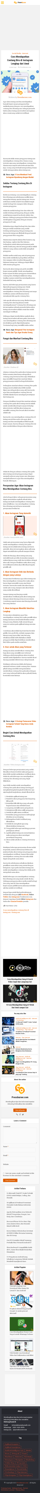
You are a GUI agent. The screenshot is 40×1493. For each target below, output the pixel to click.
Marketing (30, 1460)
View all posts (20, 1110)
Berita (29, 1450)
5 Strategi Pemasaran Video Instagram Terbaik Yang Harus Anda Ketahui (21, 724)
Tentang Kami (6, 1488)
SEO (25, 1466)
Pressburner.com (25, 67)
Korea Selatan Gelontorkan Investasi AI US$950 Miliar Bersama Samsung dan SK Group (20, 1233)
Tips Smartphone (25, 1475)
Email (5, 1155)
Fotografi (16, 1454)
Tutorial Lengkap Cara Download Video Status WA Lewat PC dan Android (19, 1288)
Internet (25, 53)
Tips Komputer (11, 1475)
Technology (20, 1020)
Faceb (23, 895)
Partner (25, 1488)
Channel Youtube (17, 901)
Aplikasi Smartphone (12, 1447)
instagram (16, 912)
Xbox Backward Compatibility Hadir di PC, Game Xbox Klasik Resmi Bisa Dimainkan (19, 1250)
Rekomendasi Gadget (13, 1466)
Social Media (16, 53)
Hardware (9, 1457)
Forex (7, 1454)
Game (25, 1454)
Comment (6, 1126)
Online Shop (10, 1463)
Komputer (19, 1460)
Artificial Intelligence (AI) (23, 1018)
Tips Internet (29, 1029)
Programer (21, 1463)
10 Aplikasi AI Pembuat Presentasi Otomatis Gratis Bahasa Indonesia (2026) (19, 1205)
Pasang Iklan (20, 1490)
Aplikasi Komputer (12, 1444)
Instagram (15, 897)
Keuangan (9, 1460)
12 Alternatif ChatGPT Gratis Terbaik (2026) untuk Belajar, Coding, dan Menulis (20, 1195)
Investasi (28, 1457)
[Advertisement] (20, 28)
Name (6, 1146)
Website (6, 1164)
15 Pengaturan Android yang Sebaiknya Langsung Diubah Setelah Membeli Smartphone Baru (20, 1259)
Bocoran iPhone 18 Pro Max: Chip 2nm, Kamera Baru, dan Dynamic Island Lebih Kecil (19, 1224)
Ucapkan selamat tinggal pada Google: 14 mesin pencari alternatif (20, 1311)
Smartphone (9, 1469)
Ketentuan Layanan (8, 1490)
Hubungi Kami (17, 1488)
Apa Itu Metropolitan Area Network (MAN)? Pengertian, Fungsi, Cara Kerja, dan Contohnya (19, 1214)
